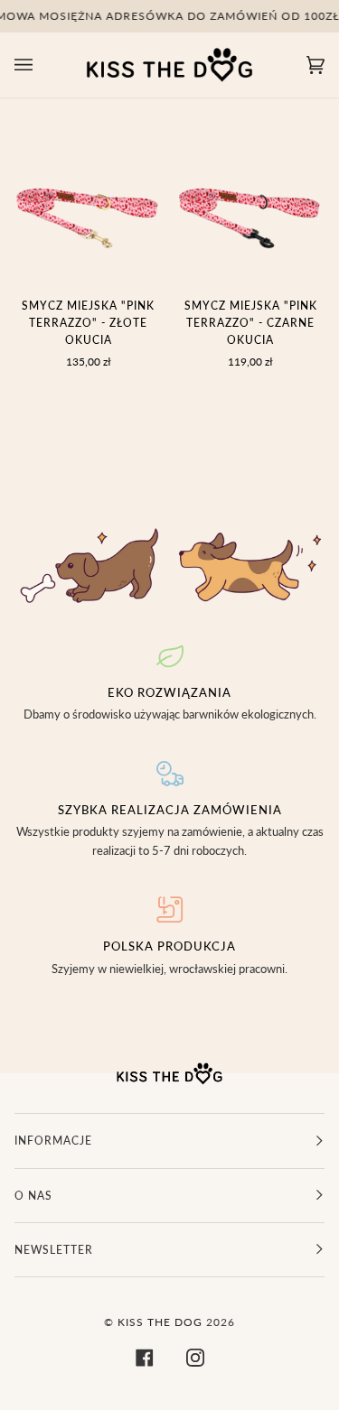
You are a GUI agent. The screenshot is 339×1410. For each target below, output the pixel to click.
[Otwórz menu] (41, 64)
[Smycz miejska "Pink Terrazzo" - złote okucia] (88, 209)
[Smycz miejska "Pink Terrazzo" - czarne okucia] (251, 209)
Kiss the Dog (160, 1322)
